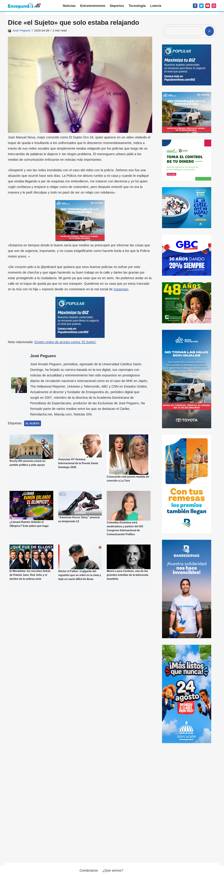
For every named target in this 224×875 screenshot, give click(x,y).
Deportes (117, 6)
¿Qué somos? (112, 870)
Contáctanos (89, 870)
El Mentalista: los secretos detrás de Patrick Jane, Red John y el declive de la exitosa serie (30, 575)
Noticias (69, 6)
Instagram (121, 289)
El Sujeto (32, 423)
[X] (201, 5)
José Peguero (21, 30)
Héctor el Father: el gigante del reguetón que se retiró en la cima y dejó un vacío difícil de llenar (79, 575)
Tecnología (137, 6)
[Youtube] (207, 5)
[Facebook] (195, 5)
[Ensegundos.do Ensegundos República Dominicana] (24, 5)
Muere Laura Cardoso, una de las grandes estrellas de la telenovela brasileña (127, 575)
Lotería (155, 6)
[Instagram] (214, 5)
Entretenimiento (92, 6)
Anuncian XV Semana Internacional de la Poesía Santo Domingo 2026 (78, 463)
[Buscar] (209, 31)
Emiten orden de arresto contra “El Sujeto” (65, 342)
